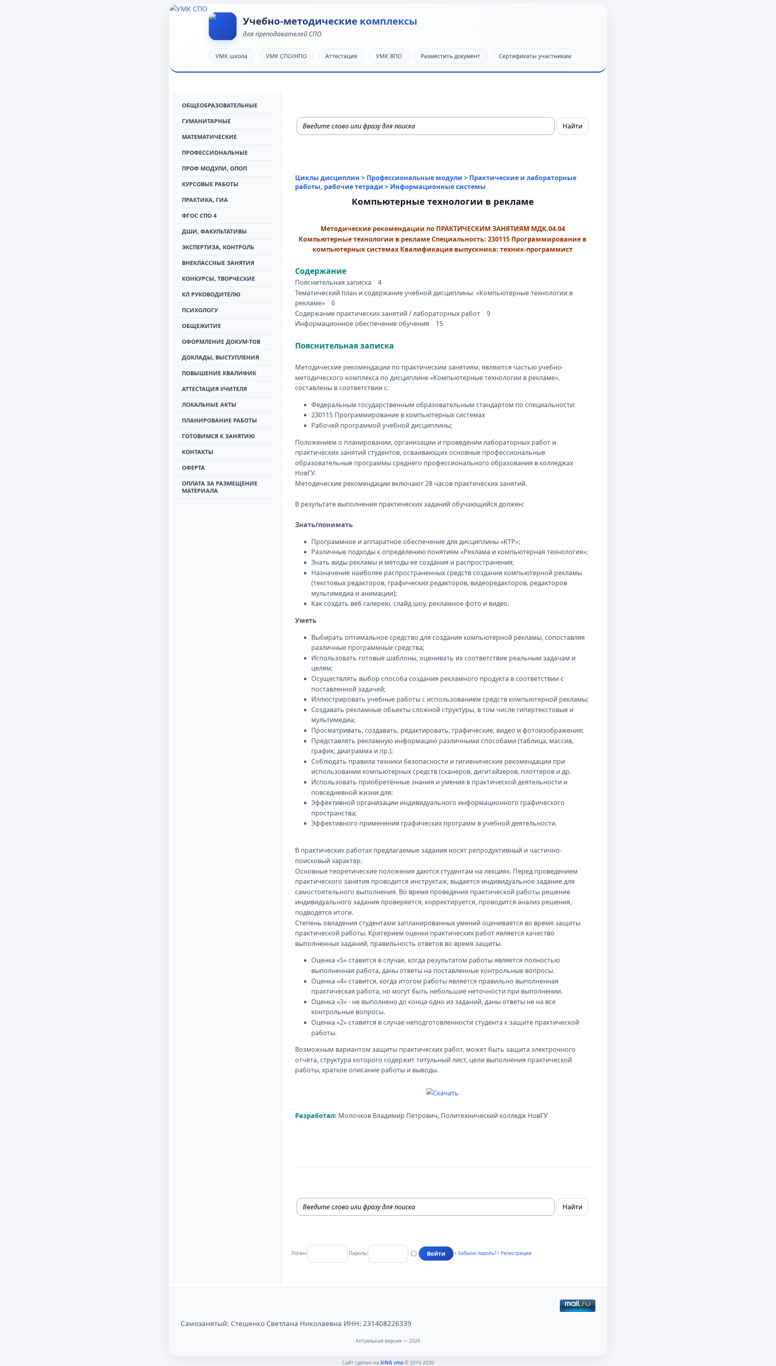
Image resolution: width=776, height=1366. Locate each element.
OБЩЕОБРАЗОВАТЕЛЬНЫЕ (219, 105)
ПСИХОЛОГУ (200, 310)
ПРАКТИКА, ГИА (205, 200)
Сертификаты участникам (535, 56)
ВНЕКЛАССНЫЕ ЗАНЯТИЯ (218, 263)
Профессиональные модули (414, 177)
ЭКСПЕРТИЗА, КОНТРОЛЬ (218, 247)
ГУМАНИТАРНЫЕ (206, 121)
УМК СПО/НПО (286, 56)
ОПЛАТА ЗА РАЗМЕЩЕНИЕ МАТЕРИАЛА (219, 486)
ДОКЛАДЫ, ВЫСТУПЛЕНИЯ (220, 357)
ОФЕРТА (193, 467)
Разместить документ (450, 56)
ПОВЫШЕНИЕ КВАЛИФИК (219, 373)
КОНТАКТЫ (197, 452)
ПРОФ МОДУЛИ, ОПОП (214, 168)
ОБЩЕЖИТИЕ (201, 326)
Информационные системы (438, 186)
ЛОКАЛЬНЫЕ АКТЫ (209, 404)
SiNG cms (391, 1362)
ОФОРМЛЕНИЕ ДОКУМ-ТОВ (221, 341)
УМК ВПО (389, 56)
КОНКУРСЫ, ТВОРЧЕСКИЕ (218, 278)
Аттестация (341, 56)
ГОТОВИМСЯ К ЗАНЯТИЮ (218, 436)
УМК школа (231, 56)
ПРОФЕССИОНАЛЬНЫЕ (215, 152)
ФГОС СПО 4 (199, 215)
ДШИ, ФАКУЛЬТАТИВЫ (214, 231)
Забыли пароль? (477, 1253)
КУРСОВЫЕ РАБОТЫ (210, 184)
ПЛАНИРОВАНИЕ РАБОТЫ (219, 420)
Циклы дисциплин (327, 177)
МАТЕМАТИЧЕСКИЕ (209, 137)
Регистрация (516, 1253)
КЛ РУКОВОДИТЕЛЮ (211, 294)
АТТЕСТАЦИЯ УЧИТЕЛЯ (214, 389)
